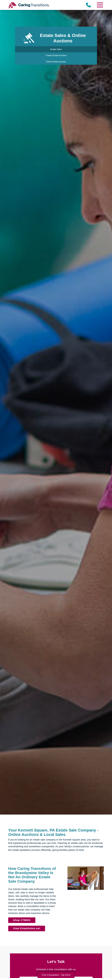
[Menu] (100, 5)
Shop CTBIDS (22, 920)
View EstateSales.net (26, 928)
